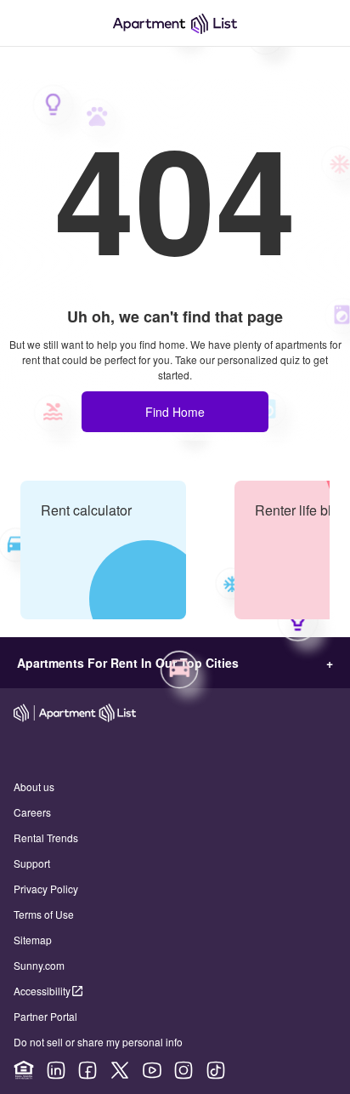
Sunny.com (39, 965)
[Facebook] (87, 1070)
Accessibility (42, 990)
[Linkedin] (56, 1070)
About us (34, 786)
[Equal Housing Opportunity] (24, 1070)
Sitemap (33, 939)
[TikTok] (216, 1070)
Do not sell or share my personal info (98, 1041)
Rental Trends (46, 837)
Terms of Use (44, 914)
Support (32, 863)
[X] (120, 1070)
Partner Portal (45, 1016)
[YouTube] (152, 1070)
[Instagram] (183, 1070)
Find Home (175, 411)
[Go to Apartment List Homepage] (175, 23)
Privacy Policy (46, 888)
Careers (32, 812)
